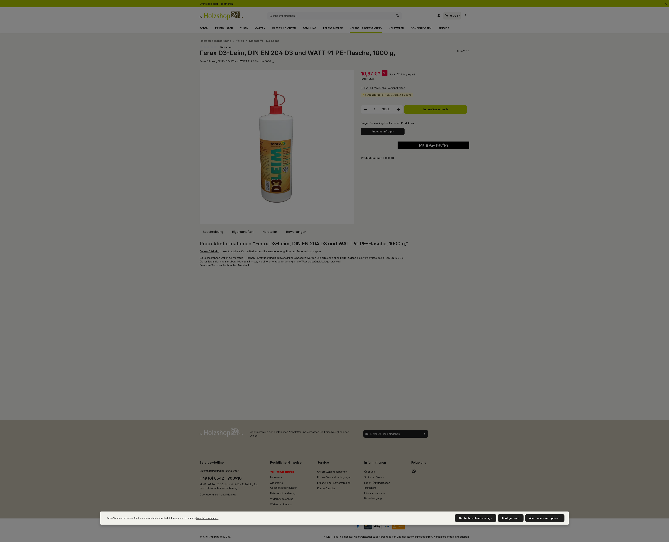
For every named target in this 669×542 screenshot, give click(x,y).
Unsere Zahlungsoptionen (332, 471)
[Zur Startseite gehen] (221, 16)
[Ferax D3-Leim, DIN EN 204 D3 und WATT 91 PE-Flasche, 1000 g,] (277, 147)
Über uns (369, 471)
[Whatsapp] (414, 471)
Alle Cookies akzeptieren (544, 518)
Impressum (276, 477)
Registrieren (226, 3)
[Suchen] (398, 16)
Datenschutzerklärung (282, 493)
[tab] (213, 232)
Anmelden (206, 3)
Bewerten (226, 47)
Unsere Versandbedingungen (334, 477)
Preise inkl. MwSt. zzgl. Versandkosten (383, 87)
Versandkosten (387, 536)
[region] (276, 147)
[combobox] (330, 16)
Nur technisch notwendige (475, 518)
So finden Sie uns (374, 477)
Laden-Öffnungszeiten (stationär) (377, 485)
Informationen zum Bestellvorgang (374, 496)
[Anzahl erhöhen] (399, 109)
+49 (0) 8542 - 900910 (221, 478)
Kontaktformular (228, 494)
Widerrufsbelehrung (281, 498)
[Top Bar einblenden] (465, 16)
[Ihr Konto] (439, 16)
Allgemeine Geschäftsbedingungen (283, 485)
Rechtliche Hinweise (286, 462)
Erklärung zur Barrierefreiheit (333, 482)
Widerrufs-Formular (281, 504)
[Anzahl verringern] (365, 109)
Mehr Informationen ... (207, 518)
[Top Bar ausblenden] (665, 3)
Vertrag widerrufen (282, 471)
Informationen (375, 462)
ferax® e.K (463, 50)
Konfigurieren (510, 518)
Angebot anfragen (383, 131)
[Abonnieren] (424, 434)
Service (323, 462)
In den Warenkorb (435, 109)
